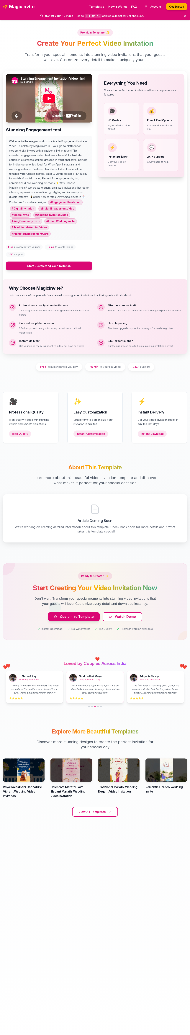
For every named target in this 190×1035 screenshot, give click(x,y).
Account (155, 6)
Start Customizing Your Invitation (49, 265)
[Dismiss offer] (185, 16)
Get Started (176, 6)
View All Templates (92, 812)
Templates (96, 7)
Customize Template (77, 617)
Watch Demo (125, 617)
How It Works (117, 7)
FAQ (134, 7)
